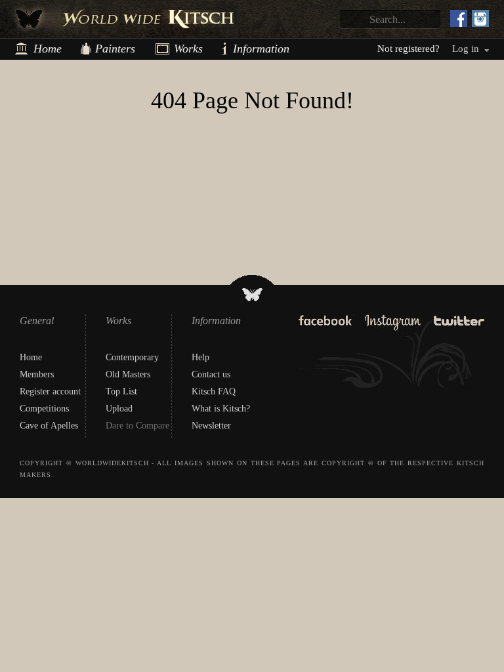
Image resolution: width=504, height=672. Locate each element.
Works (183, 48)
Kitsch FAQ (214, 391)
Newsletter (211, 425)
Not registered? (408, 49)
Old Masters (128, 374)
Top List (121, 391)
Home (47, 48)
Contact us (211, 374)
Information (238, 48)
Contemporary (132, 357)
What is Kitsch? (221, 408)
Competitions (44, 408)
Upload (119, 408)
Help (200, 357)
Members (37, 374)
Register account (50, 391)
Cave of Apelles (49, 425)
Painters (115, 48)
